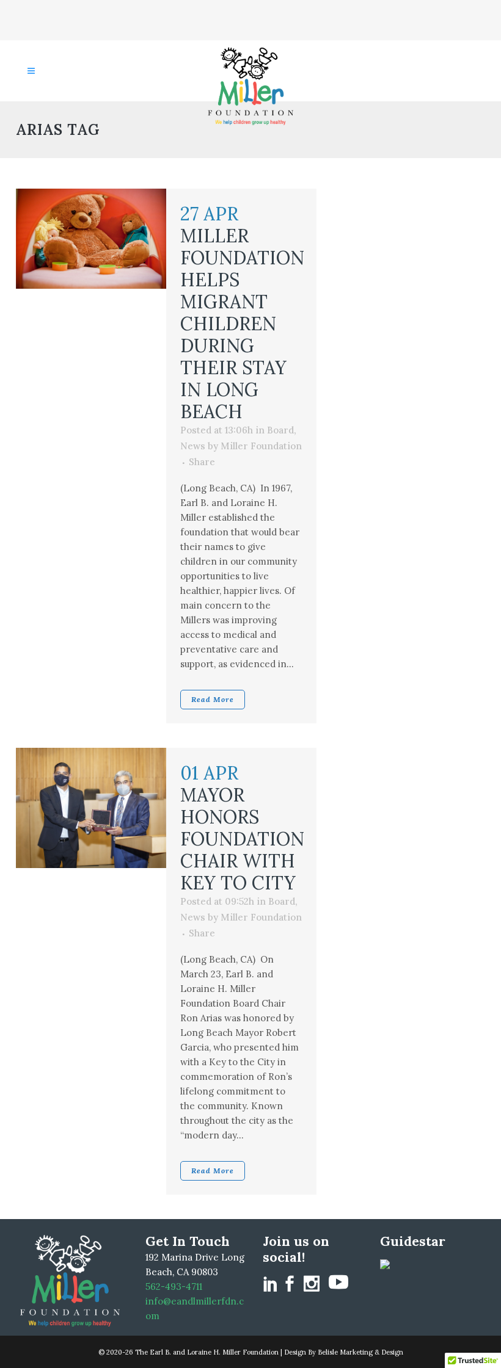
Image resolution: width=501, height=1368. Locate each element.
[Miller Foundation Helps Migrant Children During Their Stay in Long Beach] (91, 239)
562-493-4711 (173, 1286)
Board (280, 430)
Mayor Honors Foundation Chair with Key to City (242, 838)
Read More (212, 699)
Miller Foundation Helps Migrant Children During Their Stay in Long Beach (242, 323)
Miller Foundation (261, 446)
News (192, 446)
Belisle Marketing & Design (360, 1352)
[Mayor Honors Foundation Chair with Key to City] (91, 808)
